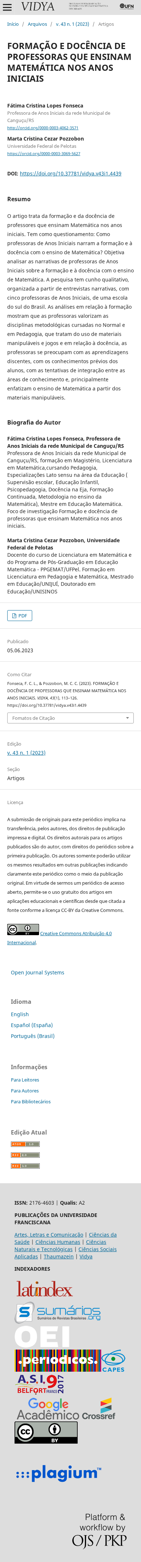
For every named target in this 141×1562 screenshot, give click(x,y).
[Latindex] (44, 1297)
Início (13, 24)
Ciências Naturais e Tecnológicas (60, 1245)
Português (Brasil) (33, 1035)
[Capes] (113, 1369)
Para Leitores (25, 1079)
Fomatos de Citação (33, 718)
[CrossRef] (99, 1417)
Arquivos (37, 24)
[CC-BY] (46, 1441)
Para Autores (25, 1090)
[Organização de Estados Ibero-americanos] (41, 1345)
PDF (22, 615)
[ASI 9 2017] (40, 1393)
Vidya (86, 1256)
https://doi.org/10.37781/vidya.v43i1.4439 (70, 173)
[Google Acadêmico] (48, 1417)
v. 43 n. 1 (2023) (72, 24)
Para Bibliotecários (31, 1101)
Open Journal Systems (37, 972)
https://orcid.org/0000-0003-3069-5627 (43, 153)
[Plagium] (58, 1483)
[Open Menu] (7, 7)
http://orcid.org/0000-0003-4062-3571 (42, 127)
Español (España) (32, 1025)
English (20, 1014)
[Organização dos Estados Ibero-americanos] (57, 1321)
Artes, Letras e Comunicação (48, 1234)
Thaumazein (59, 1256)
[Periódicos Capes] (57, 1369)
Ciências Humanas (57, 1241)
